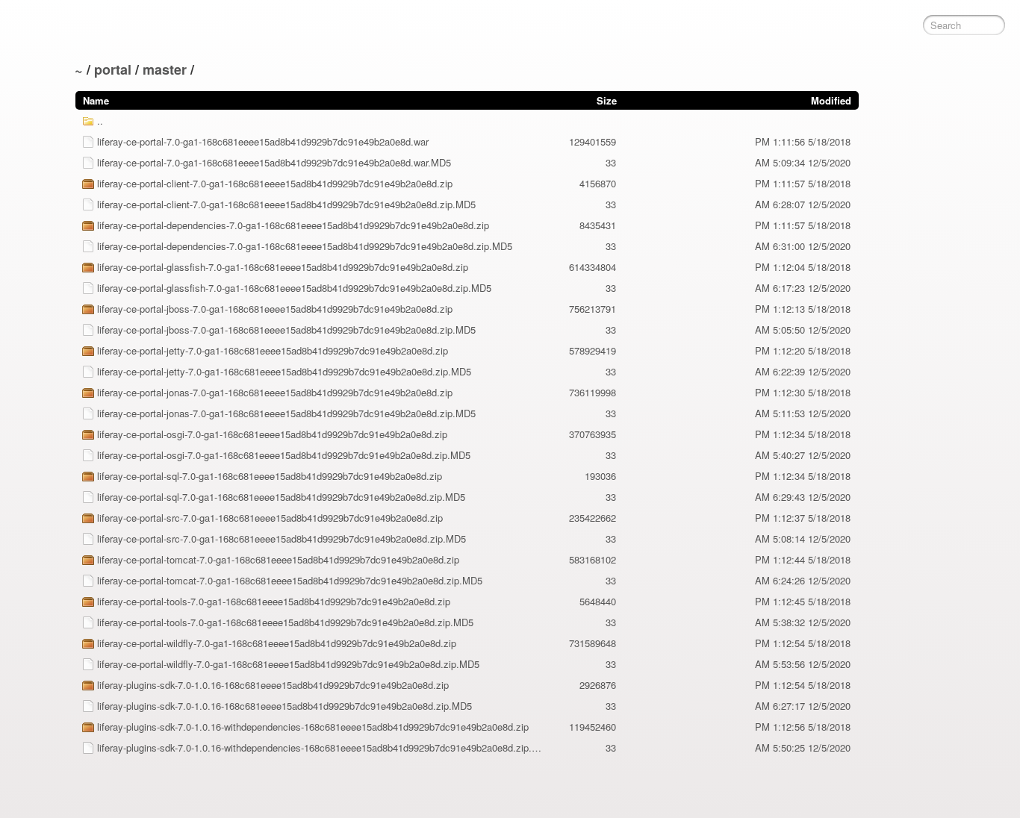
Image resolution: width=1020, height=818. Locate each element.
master (165, 69)
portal (112, 69)
